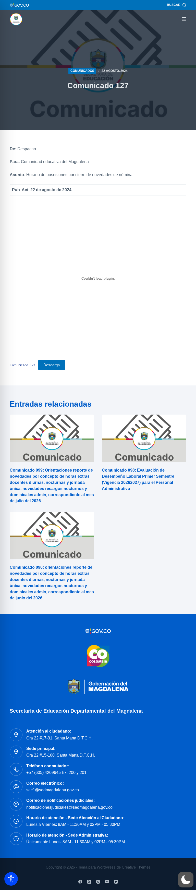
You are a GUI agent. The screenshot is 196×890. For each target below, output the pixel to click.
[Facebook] (80, 882)
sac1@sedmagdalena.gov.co (52, 790)
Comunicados (82, 71)
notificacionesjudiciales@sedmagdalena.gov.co (69, 807)
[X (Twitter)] (89, 882)
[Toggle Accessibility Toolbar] (11, 879)
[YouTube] (116, 882)
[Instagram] (98, 882)
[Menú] (184, 19)
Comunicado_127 (22, 365)
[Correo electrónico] (107, 882)
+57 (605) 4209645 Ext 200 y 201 (56, 772)
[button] (185, 879)
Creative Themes (136, 867)
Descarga (51, 365)
